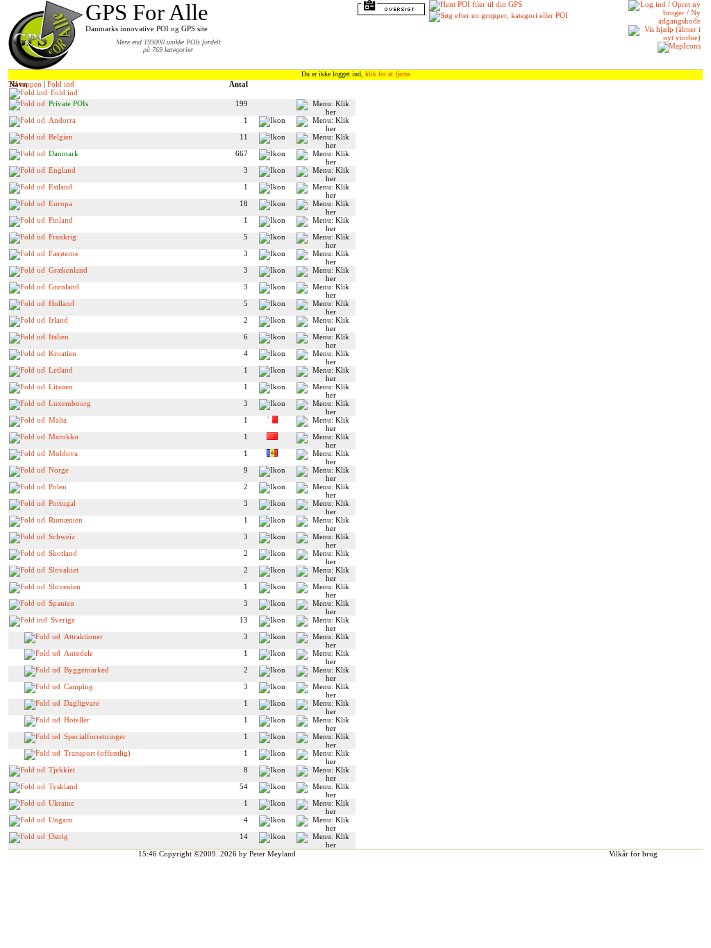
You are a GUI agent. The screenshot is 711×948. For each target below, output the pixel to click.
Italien (59, 336)
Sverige (63, 620)
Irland (58, 320)
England (62, 170)
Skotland (63, 553)
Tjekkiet (62, 769)
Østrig (58, 836)
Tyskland (63, 786)
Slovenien (65, 586)
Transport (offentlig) (97, 753)
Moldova (63, 453)
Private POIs (68, 103)
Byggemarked (86, 670)
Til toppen (25, 84)
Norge (59, 470)
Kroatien (62, 353)
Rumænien (66, 520)
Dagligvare (81, 703)
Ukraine (61, 803)
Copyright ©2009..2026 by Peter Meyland (227, 853)
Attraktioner (83, 636)
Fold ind (60, 84)
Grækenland (68, 270)
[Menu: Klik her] (325, 107)
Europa (60, 203)
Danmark (63, 153)
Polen (58, 486)
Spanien (61, 603)
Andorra (62, 120)
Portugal (62, 503)
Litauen (61, 386)
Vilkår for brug (633, 853)
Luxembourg (70, 403)
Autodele (78, 653)
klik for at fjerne (387, 74)
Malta (58, 420)
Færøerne (63, 253)
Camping (78, 686)
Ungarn (61, 819)
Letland (61, 370)
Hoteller (77, 720)
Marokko (63, 436)
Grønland (64, 286)
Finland (61, 220)
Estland (60, 187)
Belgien (61, 137)
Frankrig (62, 236)
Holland (61, 303)
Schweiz (62, 536)
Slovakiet (63, 570)
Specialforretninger (95, 736)
